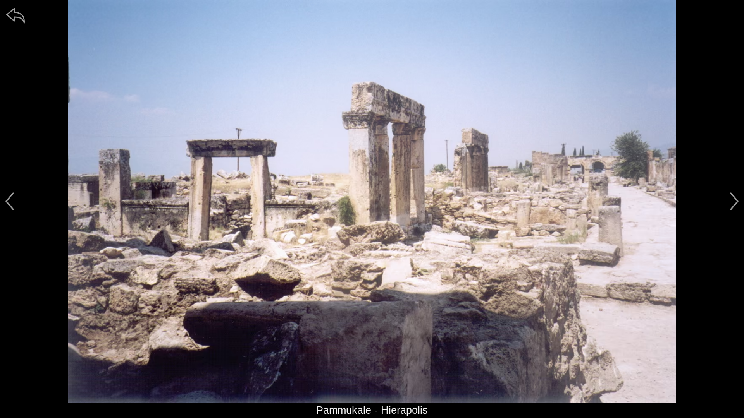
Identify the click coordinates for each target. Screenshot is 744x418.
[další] (734, 201)
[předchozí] (10, 201)
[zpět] (15, 15)
